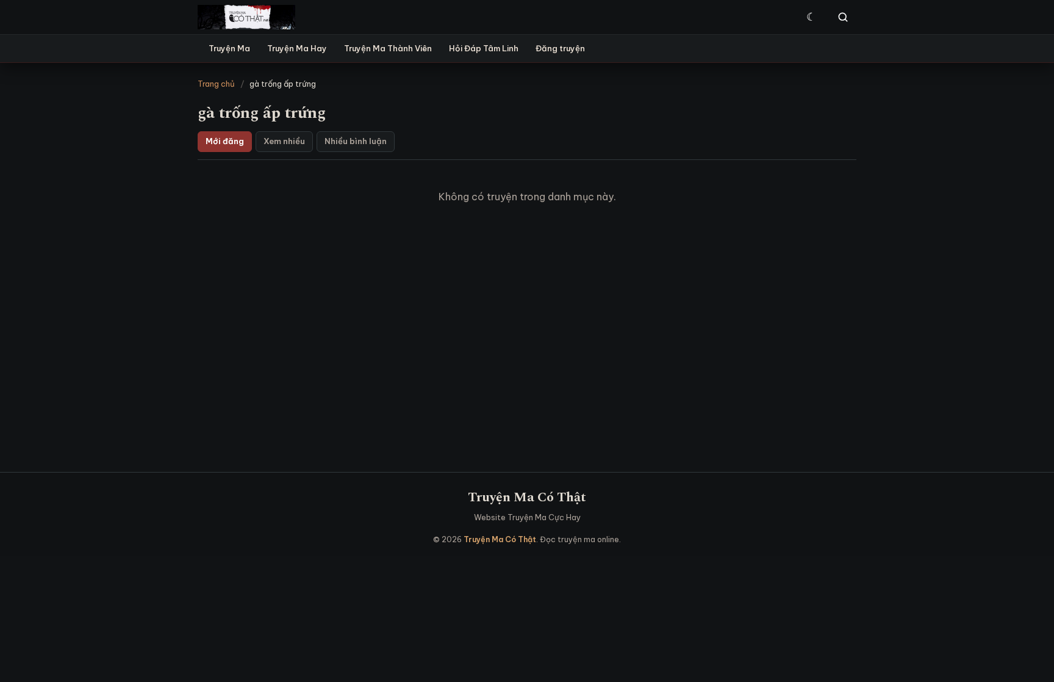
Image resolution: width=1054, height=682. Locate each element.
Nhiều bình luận (355, 141)
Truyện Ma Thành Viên (388, 48)
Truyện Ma (229, 48)
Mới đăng (225, 141)
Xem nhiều (284, 141)
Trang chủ (216, 84)
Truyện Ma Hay (297, 48)
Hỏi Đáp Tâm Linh (483, 48)
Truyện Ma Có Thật (527, 497)
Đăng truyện (560, 48)
